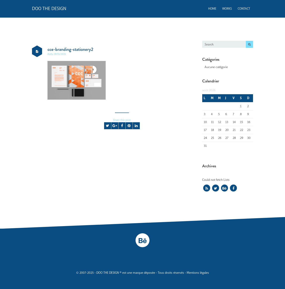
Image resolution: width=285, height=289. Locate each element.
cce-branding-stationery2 (70, 49)
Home (212, 9)
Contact (244, 9)
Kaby (51, 54)
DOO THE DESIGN (49, 9)
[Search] (249, 44)
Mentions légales (198, 273)
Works (227, 9)
